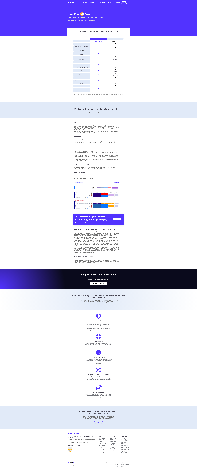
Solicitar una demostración (98, 283)
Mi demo (124, 2)
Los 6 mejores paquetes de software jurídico (124, 439)
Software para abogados (102, 439)
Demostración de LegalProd (113, 439)
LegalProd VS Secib (124, 445)
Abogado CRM (102, 447)
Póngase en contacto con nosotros (113, 444)
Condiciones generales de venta (122, 464)
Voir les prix (98, 422)
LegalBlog (104, 2)
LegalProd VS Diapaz (125, 449)
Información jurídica (119, 462)
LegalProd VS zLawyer (123, 443)
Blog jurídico (112, 450)
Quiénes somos (113, 441)
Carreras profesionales (113, 448)
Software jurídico (103, 452)
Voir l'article (117, 219)
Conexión (118, 2)
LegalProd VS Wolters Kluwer (124, 452)
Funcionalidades (92, 2)
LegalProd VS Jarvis (125, 447)
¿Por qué (101, 441)
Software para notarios (102, 450)
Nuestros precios (103, 445)
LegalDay (82, 50)
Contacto (109, 2)
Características (102, 443)
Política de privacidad (119, 466)
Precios (99, 2)
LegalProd (85, 2)
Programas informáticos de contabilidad (102, 455)
